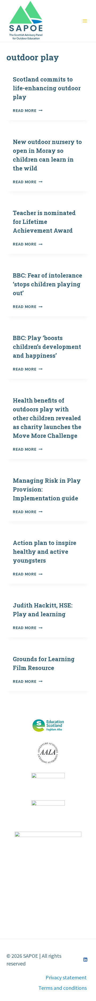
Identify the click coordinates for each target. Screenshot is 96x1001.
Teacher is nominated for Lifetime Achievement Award (44, 221)
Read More (27, 110)
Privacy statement (66, 977)
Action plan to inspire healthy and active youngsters (44, 551)
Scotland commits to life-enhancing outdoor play (47, 88)
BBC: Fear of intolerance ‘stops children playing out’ (47, 284)
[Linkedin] (85, 959)
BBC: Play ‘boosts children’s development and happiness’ (47, 346)
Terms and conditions (62, 987)
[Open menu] (85, 21)
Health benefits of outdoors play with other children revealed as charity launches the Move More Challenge (47, 417)
